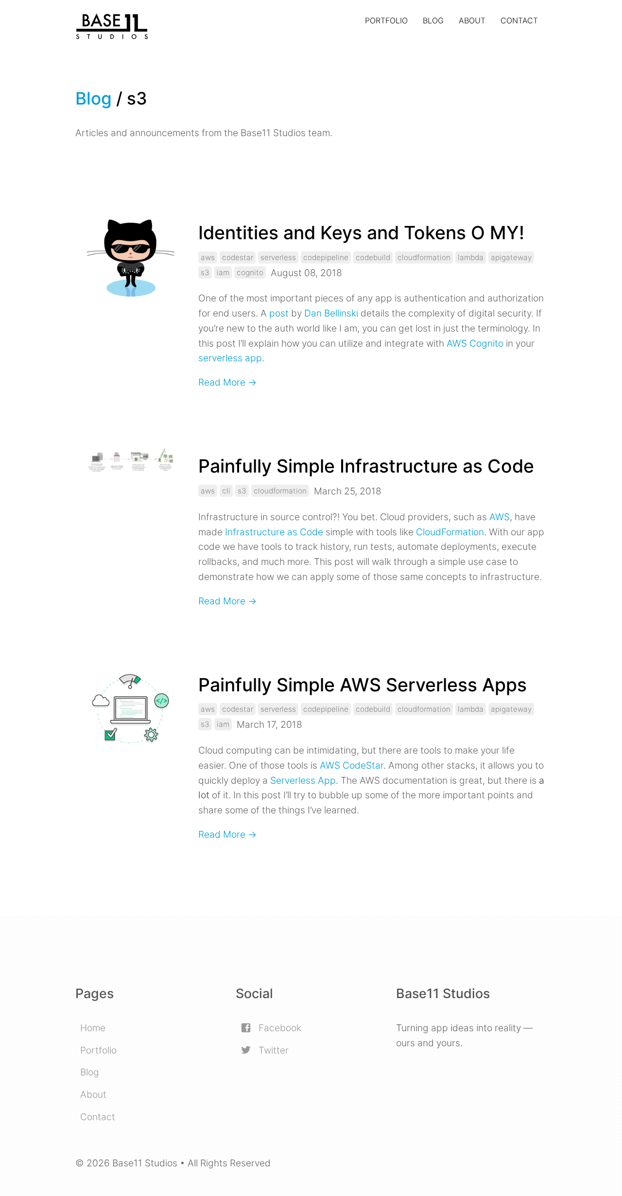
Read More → (227, 382)
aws (208, 257)
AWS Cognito (475, 343)
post (279, 313)
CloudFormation (450, 532)
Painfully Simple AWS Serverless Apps (362, 685)
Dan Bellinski (331, 313)
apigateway (511, 257)
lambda (471, 257)
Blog (433, 20)
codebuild (373, 257)
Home (92, 1028)
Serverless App (303, 780)
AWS (499, 517)
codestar (237, 257)
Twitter (272, 1050)
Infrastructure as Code (274, 532)
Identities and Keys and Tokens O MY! (361, 233)
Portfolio (386, 20)
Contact (519, 20)
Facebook (278, 1028)
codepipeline (325, 257)
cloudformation (423, 257)
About (472, 20)
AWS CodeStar (351, 765)
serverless (278, 257)
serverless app (230, 358)
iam (223, 272)
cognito (250, 272)
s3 (205, 272)
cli (226, 490)
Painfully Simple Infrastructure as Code (366, 466)
